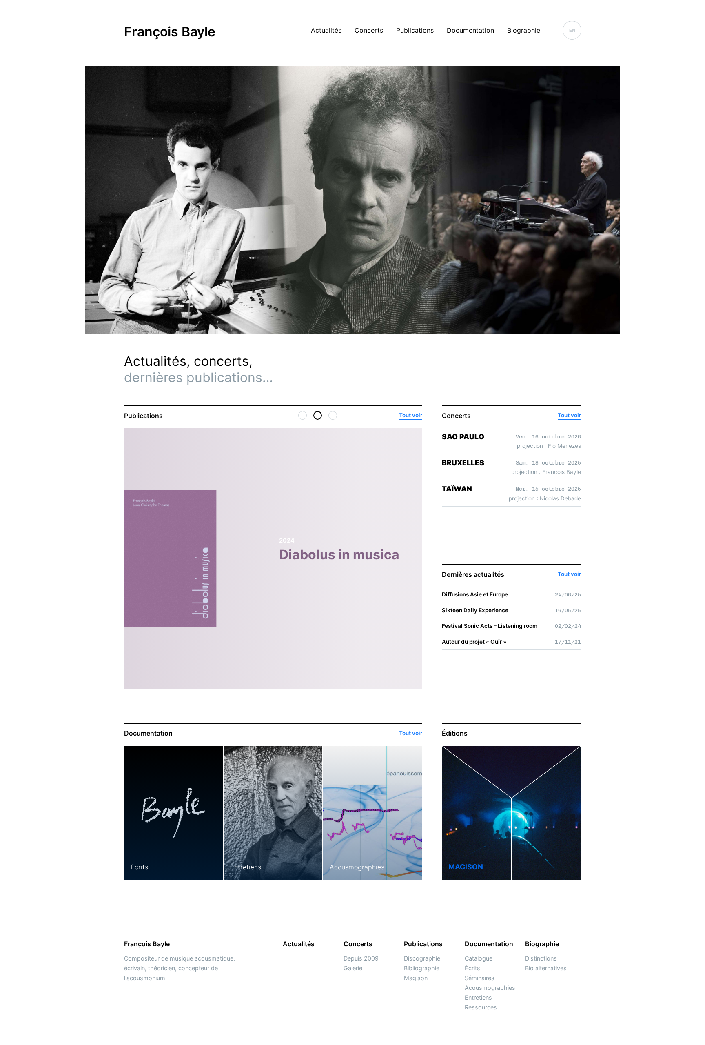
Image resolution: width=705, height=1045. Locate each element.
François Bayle (169, 32)
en (572, 30)
